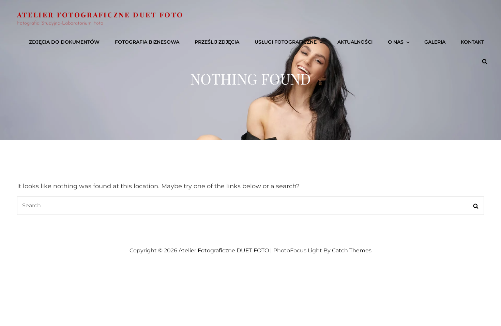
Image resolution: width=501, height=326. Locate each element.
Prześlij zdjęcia (217, 42)
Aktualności (355, 42)
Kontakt (472, 42)
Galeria (434, 42)
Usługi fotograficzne (286, 42)
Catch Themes (351, 250)
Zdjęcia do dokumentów (64, 42)
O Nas (396, 42)
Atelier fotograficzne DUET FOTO (100, 14)
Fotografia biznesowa (147, 42)
